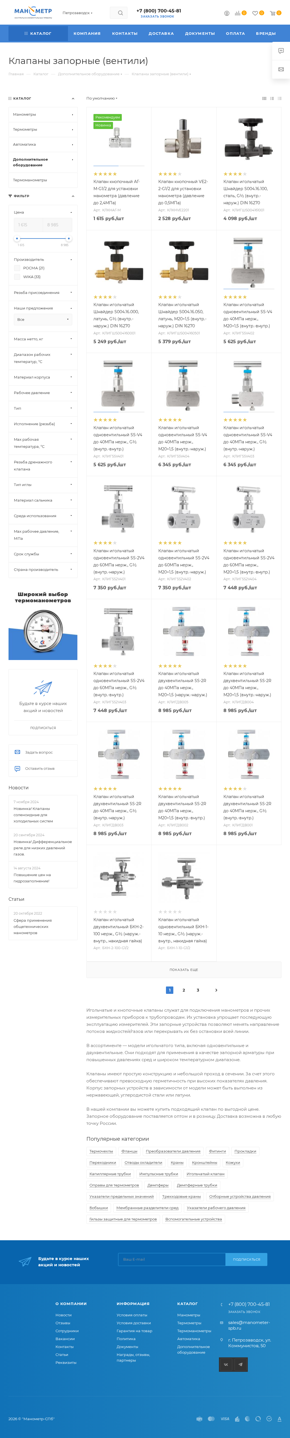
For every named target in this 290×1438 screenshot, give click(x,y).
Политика (126, 1338)
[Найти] (120, 13)
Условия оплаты (132, 1315)
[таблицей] (279, 98)
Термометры (189, 1323)
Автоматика (188, 1338)
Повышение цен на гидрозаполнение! (32, 877)
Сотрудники (67, 1331)
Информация (133, 1303)
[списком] (272, 98)
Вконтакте (226, 1365)
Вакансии (65, 1338)
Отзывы (63, 1323)
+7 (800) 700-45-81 (159, 11)
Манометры (188, 1315)
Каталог (187, 1303)
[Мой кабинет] (226, 14)
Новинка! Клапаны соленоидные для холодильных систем (33, 814)
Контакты (65, 1346)
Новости (18, 787)
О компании (71, 1303)
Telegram (240, 1365)
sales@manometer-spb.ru (249, 1325)
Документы (127, 1346)
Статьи (16, 899)
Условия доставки (134, 1323)
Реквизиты (66, 1362)
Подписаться (247, 1259)
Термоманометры (194, 1331)
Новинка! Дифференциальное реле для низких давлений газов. (43, 847)
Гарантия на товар (134, 1331)
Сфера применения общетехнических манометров (33, 926)
